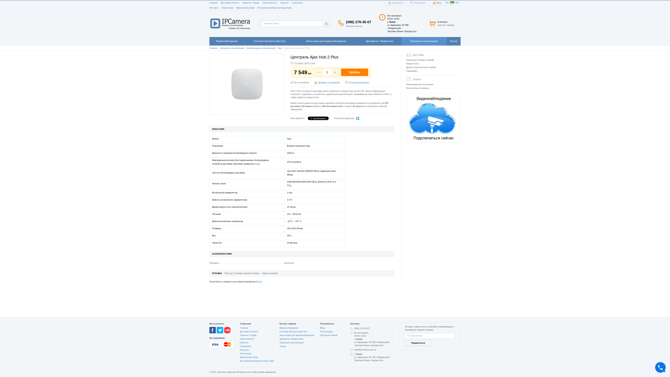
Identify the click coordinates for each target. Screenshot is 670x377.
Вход (322, 328)
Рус (447, 2)
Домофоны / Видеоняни (291, 339)
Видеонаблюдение (289, 328)
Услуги (283, 346)
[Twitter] (358, 118)
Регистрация (326, 332)
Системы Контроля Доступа (293, 331)
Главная (213, 3)
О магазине (297, 3)
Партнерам (227, 8)
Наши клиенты (269, 3)
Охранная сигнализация (292, 342)
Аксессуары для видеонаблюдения (297, 335)
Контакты (214, 8)
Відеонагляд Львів (245, 8)
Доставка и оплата (230, 3)
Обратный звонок (328, 335)
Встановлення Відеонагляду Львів (274, 8)
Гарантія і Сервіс (250, 3)
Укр (457, 2)
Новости (284, 3)
